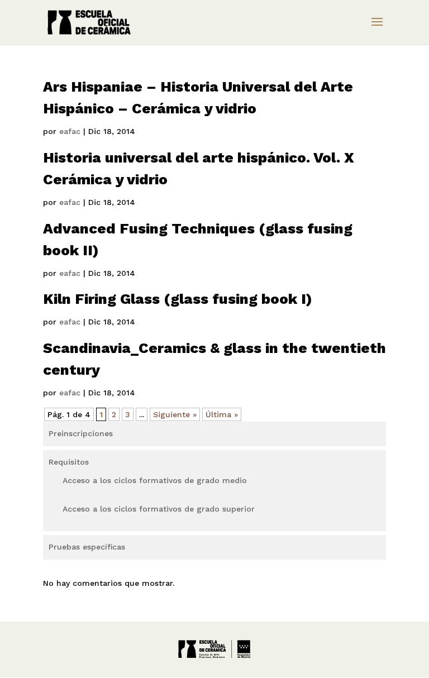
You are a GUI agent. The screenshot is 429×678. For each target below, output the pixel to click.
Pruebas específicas (87, 546)
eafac (69, 131)
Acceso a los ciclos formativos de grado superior (159, 508)
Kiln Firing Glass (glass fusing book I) (177, 298)
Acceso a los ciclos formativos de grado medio (155, 480)
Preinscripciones (81, 433)
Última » (222, 414)
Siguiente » (175, 414)
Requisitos (69, 461)
